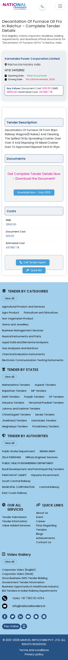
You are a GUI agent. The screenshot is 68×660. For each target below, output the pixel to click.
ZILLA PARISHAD (11, 457)
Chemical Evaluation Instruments (23, 354)
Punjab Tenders (34, 396)
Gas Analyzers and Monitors (20, 348)
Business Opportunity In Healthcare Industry (30, 586)
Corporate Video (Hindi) (17, 574)
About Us (42, 513)
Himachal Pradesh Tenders (46, 402)
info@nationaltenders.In (29, 606)
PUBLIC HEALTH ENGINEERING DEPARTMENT (28, 463)
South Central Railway (16, 481)
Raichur (12, 64)
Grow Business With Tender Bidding (24, 578)
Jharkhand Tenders (14, 420)
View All (9, 298)
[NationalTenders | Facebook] (4, 616)
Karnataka (25, 64)
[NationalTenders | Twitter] (12, 616)
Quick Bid (36, 270)
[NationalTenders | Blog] (36, 616)
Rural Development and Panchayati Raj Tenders (33, 469)
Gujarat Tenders (45, 385)
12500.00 (11, 224)
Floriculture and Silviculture (41, 312)
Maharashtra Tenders (16, 385)
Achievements (45, 538)
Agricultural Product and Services (23, 306)
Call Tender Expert (35, 262)
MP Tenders (38, 391)
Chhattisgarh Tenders (16, 414)
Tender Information (14, 521)
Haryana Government (45, 475)
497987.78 (12, 247)
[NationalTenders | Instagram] (44, 616)
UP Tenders (56, 396)
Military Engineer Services (42, 457)
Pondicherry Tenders (45, 426)
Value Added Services (16, 525)
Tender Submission (14, 517)
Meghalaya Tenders (15, 426)
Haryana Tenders (13, 402)
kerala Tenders (45, 414)
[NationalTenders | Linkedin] (20, 616)
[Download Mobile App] (24, 626)
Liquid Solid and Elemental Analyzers (25, 342)
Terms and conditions (34, 650)
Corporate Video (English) (19, 569)
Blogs (39, 534)
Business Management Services (22, 330)
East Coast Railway (14, 493)
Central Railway (49, 487)
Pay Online (11, 626)
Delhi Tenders (11, 396)
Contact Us (43, 542)
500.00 (10, 236)
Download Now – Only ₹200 (34, 192)
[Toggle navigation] (60, 6)
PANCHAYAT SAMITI (14, 475)
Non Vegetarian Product (17, 318)
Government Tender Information (23, 582)
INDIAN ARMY (47, 451)
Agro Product (10, 312)
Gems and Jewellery (15, 324)
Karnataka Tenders (44, 420)
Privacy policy (34, 654)
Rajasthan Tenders (14, 391)
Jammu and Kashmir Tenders (21, 408)
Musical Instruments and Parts (21, 336)
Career (40, 521)
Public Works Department (18, 451)
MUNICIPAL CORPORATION (18, 487)
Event (39, 517)
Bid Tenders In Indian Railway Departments (29, 590)
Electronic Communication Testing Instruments (32, 360)
